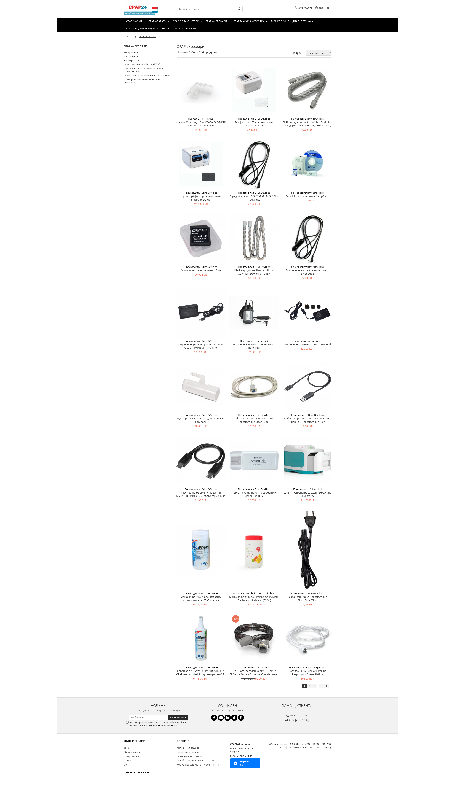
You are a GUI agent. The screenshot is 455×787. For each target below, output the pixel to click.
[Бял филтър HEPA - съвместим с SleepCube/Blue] (254, 90)
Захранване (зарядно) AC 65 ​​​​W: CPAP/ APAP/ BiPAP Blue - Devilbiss (201, 346)
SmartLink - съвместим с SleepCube (307, 196)
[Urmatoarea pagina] (326, 686)
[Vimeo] (241, 718)
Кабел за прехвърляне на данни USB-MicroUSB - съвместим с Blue (307, 420)
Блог (126, 764)
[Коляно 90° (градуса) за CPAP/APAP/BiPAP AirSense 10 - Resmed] (201, 90)
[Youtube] (221, 718)
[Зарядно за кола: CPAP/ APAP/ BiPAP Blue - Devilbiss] (254, 164)
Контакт (128, 760)
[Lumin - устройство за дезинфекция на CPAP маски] (307, 461)
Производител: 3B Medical (307, 489)
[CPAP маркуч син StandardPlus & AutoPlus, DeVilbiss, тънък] (254, 238)
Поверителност (132, 756)
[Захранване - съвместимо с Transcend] (307, 313)
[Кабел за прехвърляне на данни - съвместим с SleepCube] (254, 387)
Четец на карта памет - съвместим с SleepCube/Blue (254, 494)
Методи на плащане (188, 747)
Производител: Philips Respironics (307, 667)
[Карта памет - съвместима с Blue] (201, 238)
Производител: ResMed (200, 118)
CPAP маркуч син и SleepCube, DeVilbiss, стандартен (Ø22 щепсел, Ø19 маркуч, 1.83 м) (307, 123)
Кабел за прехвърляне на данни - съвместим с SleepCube (254, 420)
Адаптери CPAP (132, 60)
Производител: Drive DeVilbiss (254, 118)
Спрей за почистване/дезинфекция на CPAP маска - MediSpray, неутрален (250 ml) (200, 672)
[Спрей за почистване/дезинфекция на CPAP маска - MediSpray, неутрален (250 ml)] (201, 639)
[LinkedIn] (227, 718)
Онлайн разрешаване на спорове (195, 760)
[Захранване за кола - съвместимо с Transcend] (254, 312)
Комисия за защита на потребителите (198, 764)
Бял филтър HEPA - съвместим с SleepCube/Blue (254, 123)
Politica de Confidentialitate (162, 725)
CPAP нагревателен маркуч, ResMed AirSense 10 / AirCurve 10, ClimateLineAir (254, 672)
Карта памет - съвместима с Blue (200, 270)
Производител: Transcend (254, 341)
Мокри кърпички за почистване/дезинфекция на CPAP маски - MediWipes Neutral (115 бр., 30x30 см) (201, 598)
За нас (127, 747)
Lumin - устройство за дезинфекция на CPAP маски (307, 494)
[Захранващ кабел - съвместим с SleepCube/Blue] (307, 550)
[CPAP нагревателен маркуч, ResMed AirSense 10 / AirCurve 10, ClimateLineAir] (254, 639)
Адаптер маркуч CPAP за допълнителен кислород (200, 420)
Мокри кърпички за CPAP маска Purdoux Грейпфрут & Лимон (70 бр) (254, 598)
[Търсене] (239, 9)
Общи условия (132, 752)
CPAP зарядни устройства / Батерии (143, 67)
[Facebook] (214, 718)
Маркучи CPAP (132, 56)
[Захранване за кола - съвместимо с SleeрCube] (307, 238)
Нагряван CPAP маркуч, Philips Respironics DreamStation (307, 672)
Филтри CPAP (131, 52)
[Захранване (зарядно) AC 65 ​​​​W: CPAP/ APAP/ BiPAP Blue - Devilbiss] (201, 313)
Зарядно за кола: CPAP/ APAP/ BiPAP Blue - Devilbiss (254, 198)
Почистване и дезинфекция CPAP (142, 64)
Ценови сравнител (137, 772)
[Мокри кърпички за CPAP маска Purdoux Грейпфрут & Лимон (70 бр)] (254, 550)
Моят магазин (134, 740)
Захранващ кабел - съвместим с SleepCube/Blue (307, 598)
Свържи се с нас (246, 763)
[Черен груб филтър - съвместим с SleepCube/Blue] (201, 164)
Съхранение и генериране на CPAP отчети (147, 75)
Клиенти (183, 740)
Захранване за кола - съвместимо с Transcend (254, 346)
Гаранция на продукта (189, 756)
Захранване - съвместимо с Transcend (307, 344)
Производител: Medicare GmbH (201, 593)
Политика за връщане (189, 752)
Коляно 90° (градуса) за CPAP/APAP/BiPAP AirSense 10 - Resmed (201, 123)
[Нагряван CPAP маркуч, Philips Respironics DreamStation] (307, 639)
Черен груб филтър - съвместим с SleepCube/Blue (201, 198)
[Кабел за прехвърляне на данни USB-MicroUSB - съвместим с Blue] (307, 387)
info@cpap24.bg (298, 720)
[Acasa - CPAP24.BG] (141, 9)
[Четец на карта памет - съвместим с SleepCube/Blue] (254, 460)
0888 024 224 (299, 715)
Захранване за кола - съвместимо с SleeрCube (307, 272)
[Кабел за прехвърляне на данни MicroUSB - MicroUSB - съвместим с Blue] (201, 461)
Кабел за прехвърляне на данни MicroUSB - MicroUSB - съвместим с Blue (200, 494)
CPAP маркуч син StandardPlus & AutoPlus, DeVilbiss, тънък (254, 272)
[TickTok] (234, 718)
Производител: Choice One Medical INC (254, 593)
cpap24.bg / (131, 36)
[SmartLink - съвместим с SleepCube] (307, 164)
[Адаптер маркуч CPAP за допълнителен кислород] (201, 386)
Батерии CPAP (131, 71)
